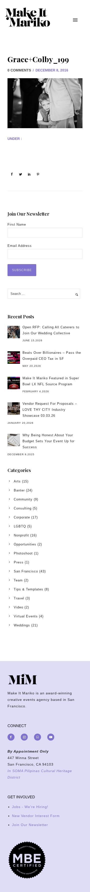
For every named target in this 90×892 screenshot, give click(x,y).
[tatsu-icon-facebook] (12, 737)
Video (18, 607)
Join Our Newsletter (30, 825)
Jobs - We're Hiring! (30, 807)
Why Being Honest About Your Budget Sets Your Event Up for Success (48, 441)
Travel (19, 598)
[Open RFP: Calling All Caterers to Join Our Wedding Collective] (14, 332)
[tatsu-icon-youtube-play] (50, 737)
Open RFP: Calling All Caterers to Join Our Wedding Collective (50, 330)
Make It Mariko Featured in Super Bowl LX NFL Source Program (50, 381)
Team (18, 580)
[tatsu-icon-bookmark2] (39, 737)
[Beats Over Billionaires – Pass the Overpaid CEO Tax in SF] (14, 357)
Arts (17, 481)
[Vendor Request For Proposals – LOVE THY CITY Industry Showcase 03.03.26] (14, 408)
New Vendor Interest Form (36, 816)
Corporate (22, 517)
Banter (19, 490)
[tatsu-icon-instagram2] (25, 737)
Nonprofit (21, 535)
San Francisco (26, 571)
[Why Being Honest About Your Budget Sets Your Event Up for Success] (14, 440)
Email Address (20, 246)
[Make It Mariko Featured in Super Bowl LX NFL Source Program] (14, 383)
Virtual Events (26, 616)
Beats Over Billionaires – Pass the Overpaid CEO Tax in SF (51, 356)
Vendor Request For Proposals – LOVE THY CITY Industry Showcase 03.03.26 (49, 410)
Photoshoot (23, 553)
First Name (17, 224)
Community (23, 499)
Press (19, 562)
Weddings (22, 625)
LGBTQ (20, 526)
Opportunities (25, 544)
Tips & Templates (28, 589)
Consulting (23, 508)
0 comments (19, 70)
